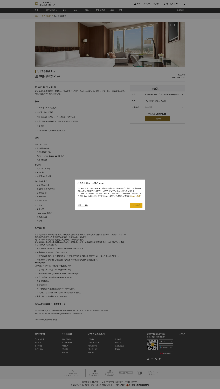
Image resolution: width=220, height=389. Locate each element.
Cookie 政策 (135, 196)
